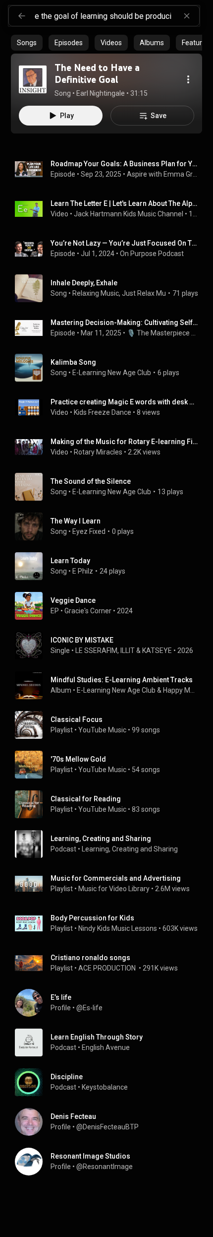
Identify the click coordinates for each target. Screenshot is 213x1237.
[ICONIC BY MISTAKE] (110, 645)
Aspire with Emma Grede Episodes (163, 174)
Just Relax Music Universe (162, 293)
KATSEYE (157, 650)
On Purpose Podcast (152, 254)
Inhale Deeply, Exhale (84, 283)
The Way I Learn (76, 521)
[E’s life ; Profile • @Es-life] (110, 1003)
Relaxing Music (95, 293)
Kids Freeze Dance (102, 412)
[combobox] (117, 16)
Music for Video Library (114, 889)
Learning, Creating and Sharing (130, 849)
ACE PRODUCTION (107, 968)
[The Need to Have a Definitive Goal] (33, 79)
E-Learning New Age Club (111, 373)
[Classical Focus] (110, 725)
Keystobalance (105, 1087)
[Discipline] (110, 1082)
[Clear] (187, 16)
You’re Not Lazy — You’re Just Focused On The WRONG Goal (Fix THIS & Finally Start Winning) (125, 243)
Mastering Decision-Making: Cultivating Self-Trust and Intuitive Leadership (125, 322)
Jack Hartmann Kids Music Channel (128, 214)
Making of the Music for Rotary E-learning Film (125, 442)
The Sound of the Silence (91, 481)
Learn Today (70, 561)
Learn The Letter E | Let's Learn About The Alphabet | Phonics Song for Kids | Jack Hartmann (125, 203)
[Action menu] (188, 79)
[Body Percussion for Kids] (110, 923)
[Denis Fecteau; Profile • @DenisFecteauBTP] (110, 1122)
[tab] (27, 43)
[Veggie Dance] (110, 606)
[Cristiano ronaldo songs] (110, 963)
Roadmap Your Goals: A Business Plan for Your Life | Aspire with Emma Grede (125, 164)
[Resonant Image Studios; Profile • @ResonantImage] (110, 1161)
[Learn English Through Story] (110, 1042)
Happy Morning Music (181, 690)
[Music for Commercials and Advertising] (110, 884)
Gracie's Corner (87, 611)
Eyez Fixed (89, 531)
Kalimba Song (73, 362)
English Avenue (106, 1047)
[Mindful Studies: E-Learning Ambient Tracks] (110, 685)
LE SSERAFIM (96, 650)
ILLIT (127, 650)
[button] (33, 79)
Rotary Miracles (98, 452)
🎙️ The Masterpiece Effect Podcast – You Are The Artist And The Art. (163, 333)
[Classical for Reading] (110, 804)
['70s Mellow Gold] (110, 764)
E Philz (82, 571)
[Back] (22, 16)
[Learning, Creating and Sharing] (110, 844)
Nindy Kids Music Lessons (117, 928)
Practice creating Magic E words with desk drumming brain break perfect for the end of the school (125, 402)
